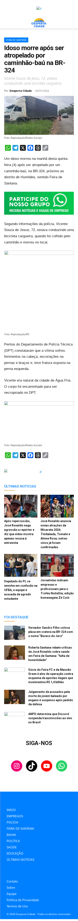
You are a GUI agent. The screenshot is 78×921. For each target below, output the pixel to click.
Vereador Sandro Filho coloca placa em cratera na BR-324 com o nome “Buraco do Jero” (50, 632)
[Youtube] (26, 871)
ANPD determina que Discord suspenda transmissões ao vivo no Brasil (50, 718)
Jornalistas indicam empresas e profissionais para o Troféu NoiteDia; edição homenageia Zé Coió (57, 589)
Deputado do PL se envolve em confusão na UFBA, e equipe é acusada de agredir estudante (20, 590)
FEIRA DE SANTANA (16, 39)
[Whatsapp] (36, 871)
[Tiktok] (17, 871)
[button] (7, 22)
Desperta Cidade (21, 91)
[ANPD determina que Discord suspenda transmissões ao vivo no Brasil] (14, 719)
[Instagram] (7, 871)
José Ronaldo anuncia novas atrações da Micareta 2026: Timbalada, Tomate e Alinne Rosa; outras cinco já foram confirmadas (56, 534)
